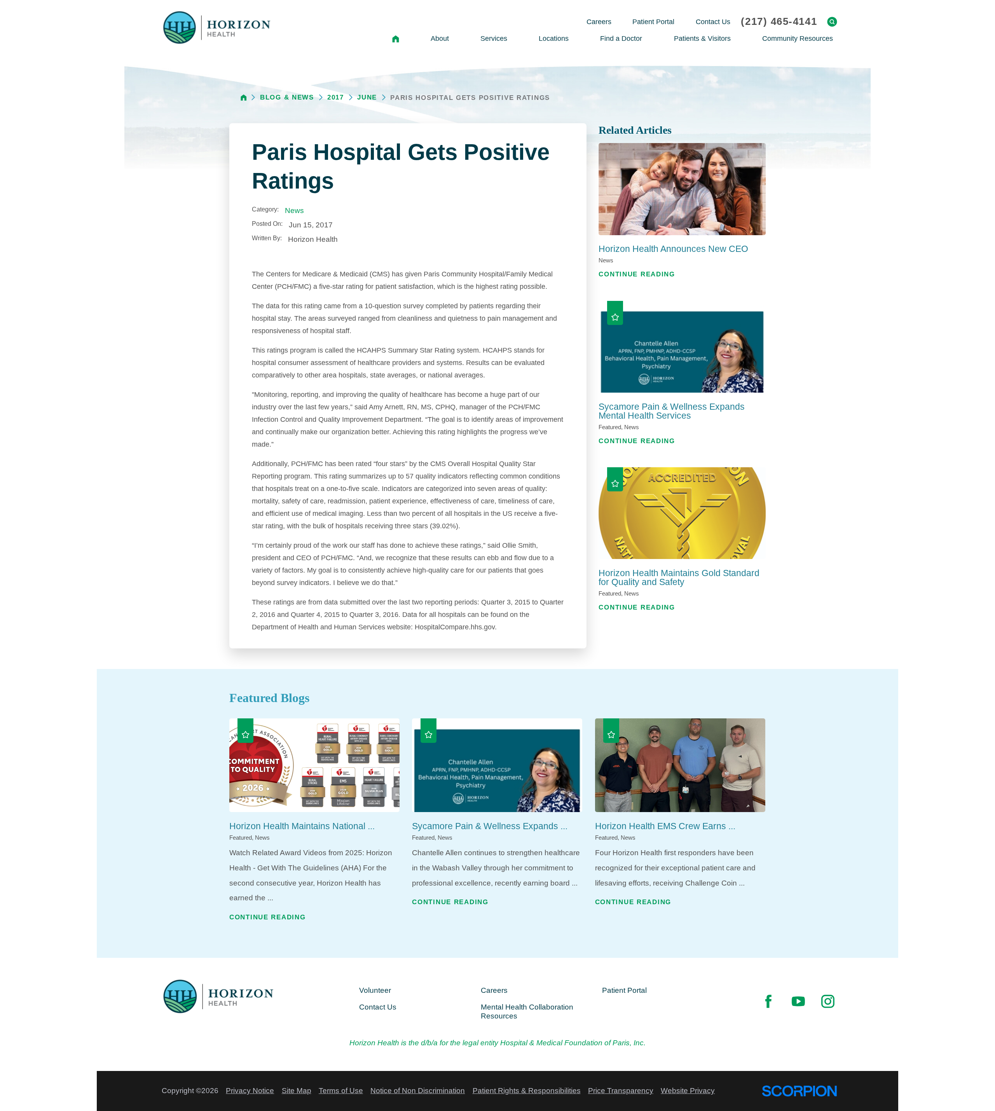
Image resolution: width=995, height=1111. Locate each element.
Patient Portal (624, 990)
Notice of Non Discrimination (417, 1091)
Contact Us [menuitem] (713, 21)
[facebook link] (768, 1001)
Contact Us (377, 1007)
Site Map (296, 1091)
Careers (494, 990)
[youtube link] (798, 1001)
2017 (335, 97)
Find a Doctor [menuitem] (621, 38)
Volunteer (375, 990)
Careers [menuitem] (599, 21)
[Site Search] (832, 22)
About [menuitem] (440, 38)
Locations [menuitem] (554, 38)
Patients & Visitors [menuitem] (702, 38)
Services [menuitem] (493, 38)
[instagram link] (828, 1001)
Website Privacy (688, 1091)
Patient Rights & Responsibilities (527, 1091)
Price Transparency (620, 1091)
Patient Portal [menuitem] (653, 21)
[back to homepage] (244, 97)
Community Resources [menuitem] (797, 38)
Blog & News (287, 97)
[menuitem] (395, 39)
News (294, 210)
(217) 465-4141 (779, 22)
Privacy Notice (250, 1091)
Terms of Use (341, 1091)
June (367, 97)
